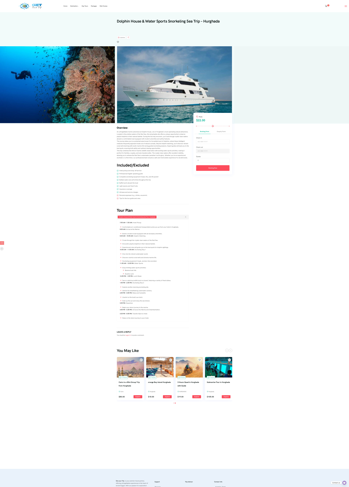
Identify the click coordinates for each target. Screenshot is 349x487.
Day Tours (85, 6)
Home (65, 6)
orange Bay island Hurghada (159, 382)
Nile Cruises (103, 6)
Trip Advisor (189, 482)
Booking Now (212, 168)
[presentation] (227, 350)
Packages (94, 6)
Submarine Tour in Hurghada (218, 382)
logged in (128, 335)
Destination (74, 6)
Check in (199, 138)
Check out (199, 147)
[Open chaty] (344, 483)
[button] (173, 403)
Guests (198, 156)
